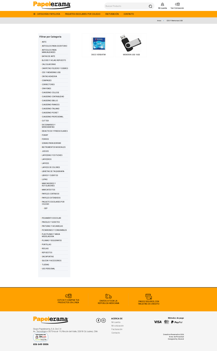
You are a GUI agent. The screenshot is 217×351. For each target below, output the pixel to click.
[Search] (150, 6)
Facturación (117, 329)
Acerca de (116, 318)
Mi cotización (118, 326)
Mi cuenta (116, 322)
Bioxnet (181, 339)
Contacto (116, 333)
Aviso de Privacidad (176, 337)
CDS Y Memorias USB (175, 21)
